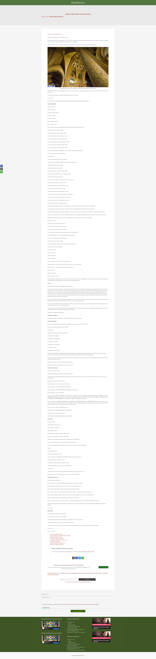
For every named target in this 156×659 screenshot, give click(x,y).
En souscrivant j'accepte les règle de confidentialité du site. (78, 582)
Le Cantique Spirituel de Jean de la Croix (59, 540)
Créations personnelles (72, 628)
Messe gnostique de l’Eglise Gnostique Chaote (60, 535)
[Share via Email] (82, 558)
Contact (69, 623)
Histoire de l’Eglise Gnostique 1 (57, 544)
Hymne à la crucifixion (55, 541)
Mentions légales (71, 625)
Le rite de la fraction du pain (56, 534)
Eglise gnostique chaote (88, 551)
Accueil (43, 16)
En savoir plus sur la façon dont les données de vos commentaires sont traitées (81, 604)
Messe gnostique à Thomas (56, 537)
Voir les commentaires (78, 611)
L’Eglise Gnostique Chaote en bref (57, 543)
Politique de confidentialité (74, 626)
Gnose (47, 16)
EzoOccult (78, 2)
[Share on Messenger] (79, 558)
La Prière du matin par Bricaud (56, 538)
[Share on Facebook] (76, 558)
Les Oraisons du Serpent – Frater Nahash (76, 632)
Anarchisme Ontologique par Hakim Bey (75, 629)
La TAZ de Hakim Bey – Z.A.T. (73, 630)
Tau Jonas (50, 34)
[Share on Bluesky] (73, 558)
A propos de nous (70, 622)
